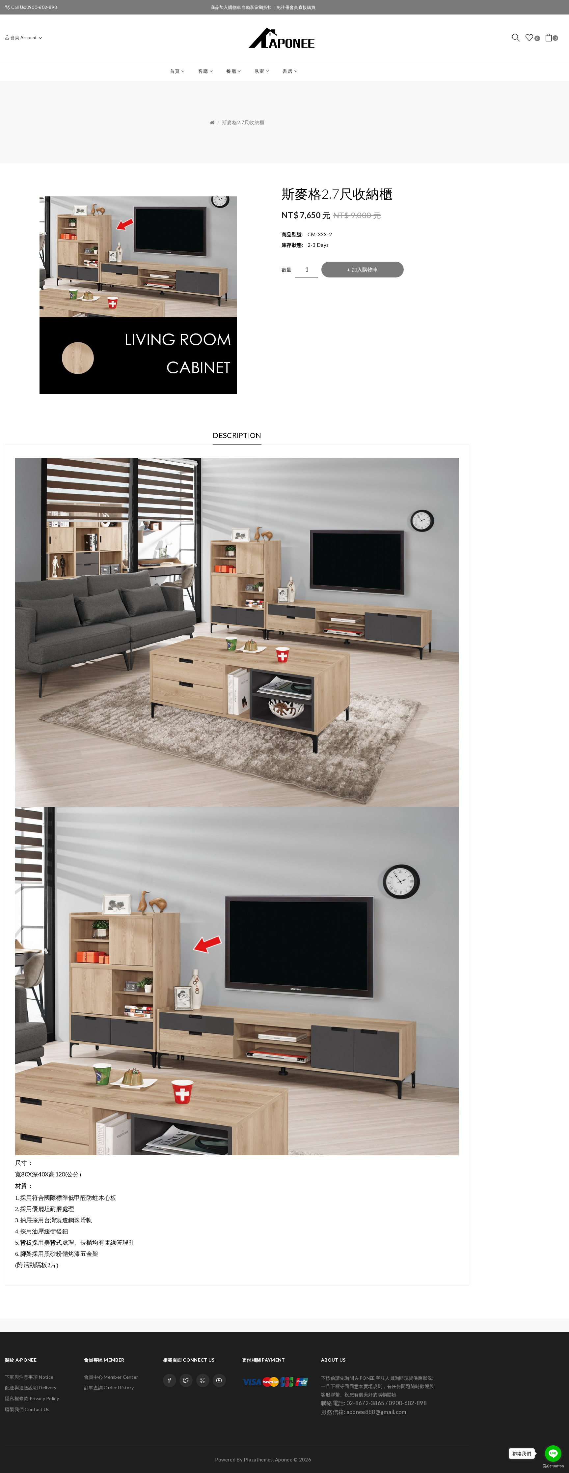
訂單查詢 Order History (109, 1387)
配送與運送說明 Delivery (31, 1387)
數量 (287, 270)
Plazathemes (258, 1459)
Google (202, 1380)
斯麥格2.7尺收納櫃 (243, 122)
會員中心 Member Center (111, 1377)
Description (237, 435)
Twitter (186, 1380)
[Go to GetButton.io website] (553, 1466)
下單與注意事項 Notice (29, 1377)
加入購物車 (365, 269)
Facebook (169, 1380)
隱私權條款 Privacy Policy (32, 1398)
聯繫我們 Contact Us (27, 1409)
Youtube (219, 1380)
